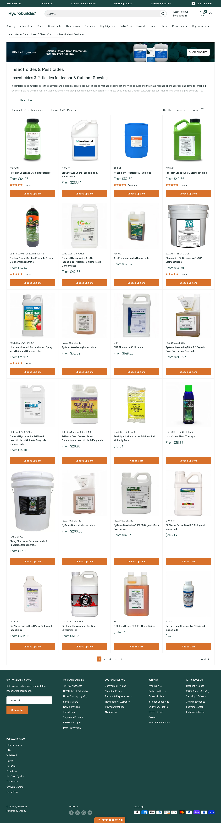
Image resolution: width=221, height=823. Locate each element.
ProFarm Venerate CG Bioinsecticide (30, 172)
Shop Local (69, 711)
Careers (153, 717)
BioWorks (171, 520)
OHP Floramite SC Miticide (128, 347)
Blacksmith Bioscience (178, 253)
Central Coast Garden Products (27, 253)
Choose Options (33, 193)
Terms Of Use (156, 711)
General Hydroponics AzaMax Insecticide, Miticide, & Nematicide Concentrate (81, 262)
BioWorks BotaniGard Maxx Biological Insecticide (31, 627)
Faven (9, 760)
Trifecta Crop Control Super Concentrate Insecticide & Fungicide (82, 438)
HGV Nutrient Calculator (75, 691)
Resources (178, 25)
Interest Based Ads (159, 701)
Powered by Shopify (16, 810)
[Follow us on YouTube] (90, 812)
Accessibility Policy (159, 722)
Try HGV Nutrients (72, 685)
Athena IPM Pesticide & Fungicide (132, 172)
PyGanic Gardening (71, 343)
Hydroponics (73, 25)
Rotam (169, 621)
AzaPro (117, 253)
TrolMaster (12, 781)
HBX (8, 750)
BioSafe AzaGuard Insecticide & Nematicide (80, 174)
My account (180, 15)
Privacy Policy (156, 696)
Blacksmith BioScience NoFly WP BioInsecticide (184, 260)
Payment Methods (115, 706)
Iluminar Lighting (15, 776)
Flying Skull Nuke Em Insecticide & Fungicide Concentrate (28, 543)
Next (203, 658)
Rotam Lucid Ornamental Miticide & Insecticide (185, 627)
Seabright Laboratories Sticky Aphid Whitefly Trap (134, 438)
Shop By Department (17, 25)
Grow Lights (54, 25)
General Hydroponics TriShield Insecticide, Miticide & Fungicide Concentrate (28, 440)
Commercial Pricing (115, 685)
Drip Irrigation (107, 25)
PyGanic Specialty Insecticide (78, 525)
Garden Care (21, 34)
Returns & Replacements (118, 696)
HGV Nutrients (14, 744)
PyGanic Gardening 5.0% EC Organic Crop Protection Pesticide (185, 349)
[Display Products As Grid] (202, 109)
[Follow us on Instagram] (83, 812)
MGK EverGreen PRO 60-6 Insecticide (134, 625)
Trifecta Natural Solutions (76, 432)
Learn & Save (204, 3)
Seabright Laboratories (126, 432)
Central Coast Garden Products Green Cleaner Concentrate (31, 260)
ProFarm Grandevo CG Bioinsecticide (186, 172)
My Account (111, 711)
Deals (40, 25)
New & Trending (71, 706)
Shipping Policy (113, 691)
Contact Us (46, 3)
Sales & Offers (70, 701)
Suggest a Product (73, 717)
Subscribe (17, 709)
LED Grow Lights (72, 722)
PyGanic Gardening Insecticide (79, 347)
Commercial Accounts (83, 3)
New (164, 25)
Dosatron (11, 771)
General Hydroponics (73, 253)
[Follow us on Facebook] (71, 812)
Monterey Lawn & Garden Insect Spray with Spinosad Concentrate (31, 349)
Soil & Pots (126, 25)
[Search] (163, 14)
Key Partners (199, 25)
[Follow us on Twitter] (77, 812)
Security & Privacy (196, 696)
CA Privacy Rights (158, 706)
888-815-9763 (13, 3)
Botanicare (12, 791)
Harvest (140, 25)
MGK (116, 621)
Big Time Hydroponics (72, 621)
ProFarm (14, 168)
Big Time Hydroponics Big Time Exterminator (79, 627)
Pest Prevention (72, 727)
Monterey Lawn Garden (22, 343)
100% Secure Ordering (197, 691)
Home (9, 34)
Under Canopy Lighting (75, 696)
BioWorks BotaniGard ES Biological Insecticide (185, 527)
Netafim (11, 765)
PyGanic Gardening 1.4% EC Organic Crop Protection (136, 527)
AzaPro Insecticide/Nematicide (131, 258)
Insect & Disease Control (43, 34)
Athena (117, 168)
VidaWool (11, 755)
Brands (153, 25)
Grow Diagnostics (161, 3)
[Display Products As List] (208, 109)
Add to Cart (136, 460)
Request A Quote (195, 685)
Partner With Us (157, 691)
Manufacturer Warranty (117, 701)
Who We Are (155, 685)
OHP (115, 343)
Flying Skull (16, 536)
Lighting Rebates (195, 711)
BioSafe (66, 168)
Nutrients (90, 25)
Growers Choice (14, 786)
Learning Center (123, 3)
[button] (109, 820)
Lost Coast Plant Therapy (179, 432)
